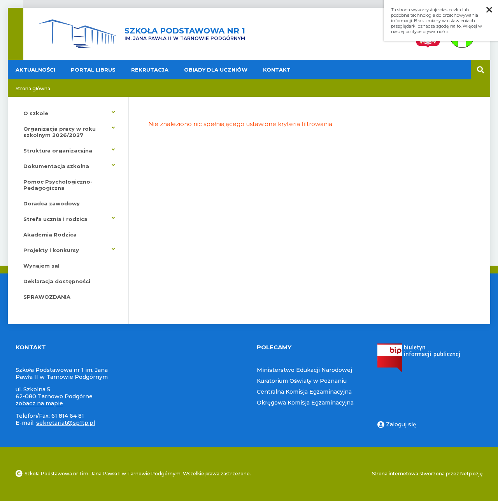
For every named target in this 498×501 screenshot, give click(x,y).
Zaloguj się (401, 424)
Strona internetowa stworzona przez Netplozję (427, 473)
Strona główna (33, 88)
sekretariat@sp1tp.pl (65, 422)
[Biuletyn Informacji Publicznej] (418, 370)
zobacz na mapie (39, 403)
